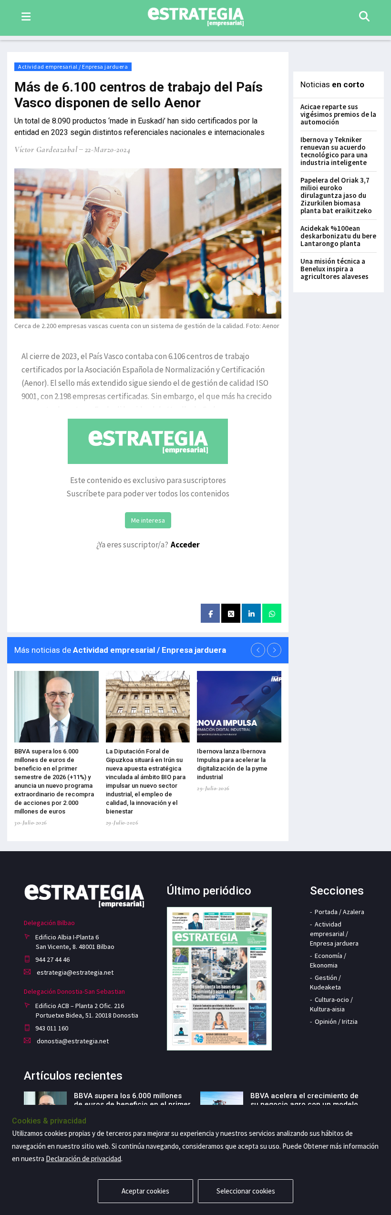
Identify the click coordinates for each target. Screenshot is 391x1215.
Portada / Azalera (339, 911)
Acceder (185, 544)
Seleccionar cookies (245, 1190)
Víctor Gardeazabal (45, 149)
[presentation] (258, 650)
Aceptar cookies (145, 1190)
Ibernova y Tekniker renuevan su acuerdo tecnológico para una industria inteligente (334, 151)
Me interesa (148, 520)
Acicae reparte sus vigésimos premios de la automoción (338, 114)
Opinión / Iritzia (336, 1021)
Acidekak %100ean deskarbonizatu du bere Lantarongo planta (338, 236)
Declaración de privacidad (83, 1158)
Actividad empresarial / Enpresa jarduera (73, 66)
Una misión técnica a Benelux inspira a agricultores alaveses (334, 269)
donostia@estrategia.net (72, 1041)
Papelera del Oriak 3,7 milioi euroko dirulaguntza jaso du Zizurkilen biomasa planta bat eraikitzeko (336, 195)
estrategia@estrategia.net (74, 972)
